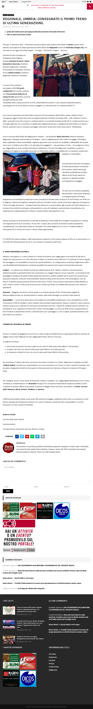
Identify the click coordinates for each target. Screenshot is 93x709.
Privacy (51, 664)
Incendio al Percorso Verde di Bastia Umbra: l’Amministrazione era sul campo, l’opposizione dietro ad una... (30, 624)
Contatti (52, 660)
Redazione (7, 27)
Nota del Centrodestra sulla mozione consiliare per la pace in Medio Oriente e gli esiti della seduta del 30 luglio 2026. (68, 617)
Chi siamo (52, 654)
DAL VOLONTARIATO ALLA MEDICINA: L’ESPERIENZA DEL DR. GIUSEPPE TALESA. (46, 565)
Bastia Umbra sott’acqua (24, 578)
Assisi (5, 15)
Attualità (10, 15)
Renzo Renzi (7, 578)
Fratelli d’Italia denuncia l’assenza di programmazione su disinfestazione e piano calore (48, 583)
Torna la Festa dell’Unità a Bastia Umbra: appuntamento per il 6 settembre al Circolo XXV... (29, 609)
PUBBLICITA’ (53, 670)
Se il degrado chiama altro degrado (31, 588)
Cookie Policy (54, 667)
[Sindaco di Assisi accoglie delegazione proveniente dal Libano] (9, 640)
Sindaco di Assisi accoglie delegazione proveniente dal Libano (30, 638)
